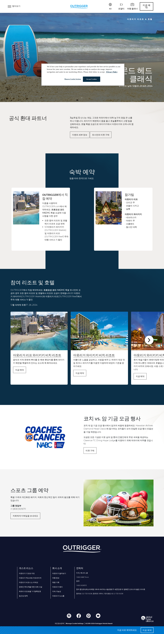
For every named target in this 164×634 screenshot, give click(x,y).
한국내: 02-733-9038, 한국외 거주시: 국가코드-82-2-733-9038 (99, 594)
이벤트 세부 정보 (79, 135)
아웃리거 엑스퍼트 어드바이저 (30, 578)
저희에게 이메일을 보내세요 (25, 516)
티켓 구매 (90, 451)
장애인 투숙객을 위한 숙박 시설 (30, 587)
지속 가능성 (56, 591)
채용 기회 (55, 582)
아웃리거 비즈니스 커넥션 (28, 582)
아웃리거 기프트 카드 (27, 573)
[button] (149, 340)
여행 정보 (55, 578)
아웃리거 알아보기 (59, 573)
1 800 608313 (81, 585)
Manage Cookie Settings (72, 79)
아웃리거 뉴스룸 (58, 596)
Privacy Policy (111, 72)
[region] (83, 74)
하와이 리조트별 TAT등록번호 (30, 591)
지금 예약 (146, 6)
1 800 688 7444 (82, 577)
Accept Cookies (91, 79)
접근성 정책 (23, 596)
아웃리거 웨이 (57, 587)
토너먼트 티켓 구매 (100, 135)
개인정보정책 (59, 623)
